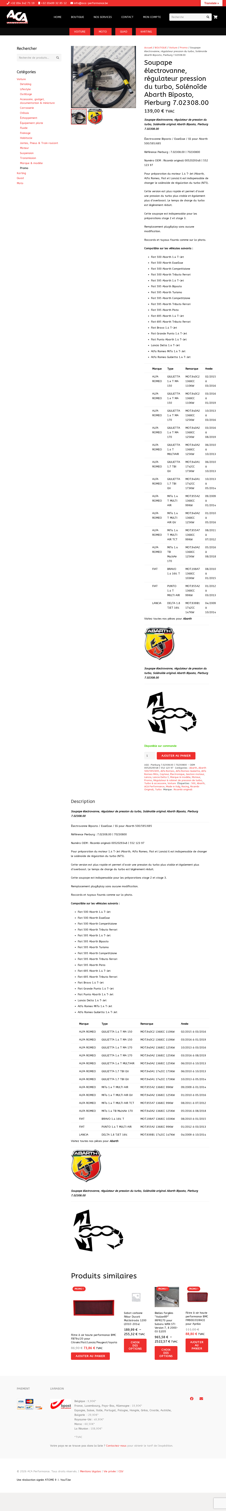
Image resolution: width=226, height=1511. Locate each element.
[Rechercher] (208, 17)
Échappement (28, 118)
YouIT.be (65, 1479)
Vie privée (110, 1471)
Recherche (57, 57)
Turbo (158, 789)
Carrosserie (27, 107)
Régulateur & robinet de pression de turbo (177, 780)
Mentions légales (90, 1471)
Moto (20, 183)
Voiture (173, 47)
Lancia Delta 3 (161, 777)
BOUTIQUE (161, 47)
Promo (184, 47)
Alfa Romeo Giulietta (188, 771)
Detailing (25, 84)
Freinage (25, 133)
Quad (20, 178)
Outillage (26, 94)
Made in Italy (173, 786)
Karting (21, 173)
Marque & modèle (180, 777)
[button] (114, 17)
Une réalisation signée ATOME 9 (36, 1479)
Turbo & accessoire (155, 783)
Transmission (28, 158)
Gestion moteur (195, 774)
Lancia (147, 777)
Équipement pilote (31, 123)
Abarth (193, 768)
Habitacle (26, 138)
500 (193, 783)
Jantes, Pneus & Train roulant (39, 143)
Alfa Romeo (167, 771)
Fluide (24, 128)
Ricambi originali (183, 789)
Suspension (27, 153)
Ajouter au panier (176, 755)
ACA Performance (154, 786)
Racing (185, 786)
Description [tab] (83, 801)
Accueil (148, 47)
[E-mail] (201, 1398)
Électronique (177, 774)
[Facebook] (191, 1398)
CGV (120, 1471)
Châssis (24, 113)
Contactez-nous (116, 1445)
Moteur (196, 777)
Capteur (164, 774)
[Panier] (215, 17)
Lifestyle (25, 89)
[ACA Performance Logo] (17, 17)
